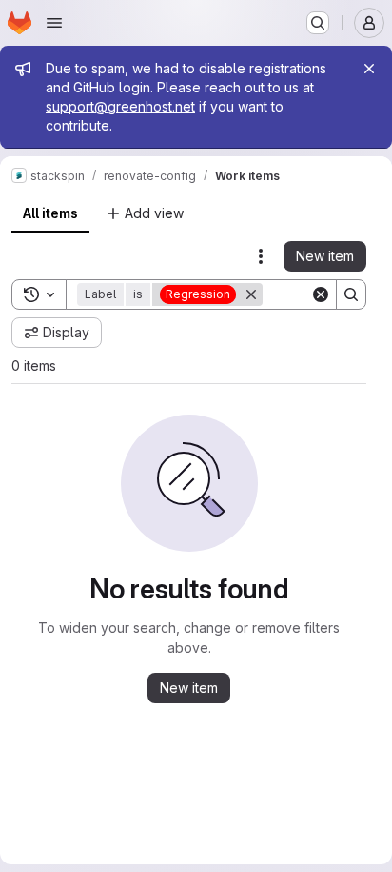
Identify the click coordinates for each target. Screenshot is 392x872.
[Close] (369, 68)
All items (50, 213)
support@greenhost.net (120, 106)
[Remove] (251, 294)
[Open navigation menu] (54, 23)
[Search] (351, 294)
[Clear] (320, 294)
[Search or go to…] (317, 22)
